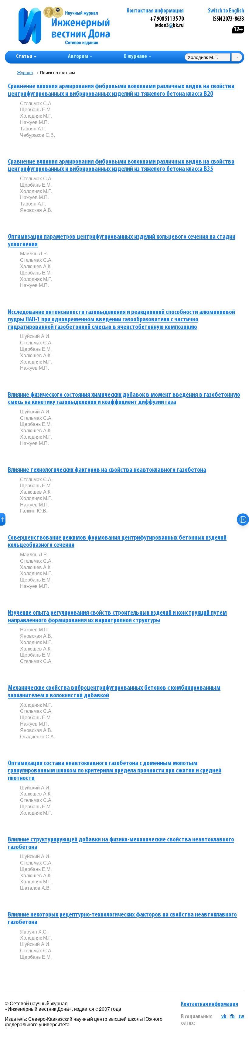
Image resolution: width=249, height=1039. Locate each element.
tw (241, 1017)
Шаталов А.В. (35, 887)
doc (92, 378)
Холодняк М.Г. (36, 115)
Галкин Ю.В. (33, 510)
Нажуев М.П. (34, 122)
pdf (66, 144)
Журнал (25, 72)
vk (223, 1017)
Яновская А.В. (36, 209)
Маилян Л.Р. (34, 253)
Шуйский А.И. (35, 336)
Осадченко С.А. (37, 736)
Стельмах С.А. (36, 103)
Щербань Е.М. (36, 109)
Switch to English (226, 11)
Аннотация (32, 145)
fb (232, 1017)
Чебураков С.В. (37, 134)
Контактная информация (155, 11)
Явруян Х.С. (34, 931)
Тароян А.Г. (33, 128)
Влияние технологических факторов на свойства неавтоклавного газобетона (107, 470)
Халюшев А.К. (36, 266)
